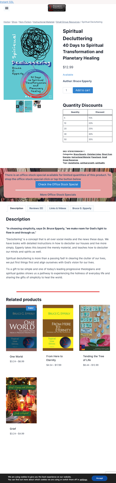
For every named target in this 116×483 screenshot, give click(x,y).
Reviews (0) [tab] (36, 208)
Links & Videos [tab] (57, 208)
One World (16, 356)
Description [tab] (16, 208)
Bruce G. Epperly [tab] (81, 208)
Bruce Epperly (82, 81)
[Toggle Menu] (7, 8)
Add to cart (83, 90)
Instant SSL (7, 1)
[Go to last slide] (17, 106)
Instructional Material (81, 157)
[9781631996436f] (28, 62)
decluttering (73, 163)
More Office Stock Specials (58, 194)
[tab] (26, 96)
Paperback (96, 157)
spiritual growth (87, 163)
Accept (99, 478)
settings (83, 479)
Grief (13, 428)
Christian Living (94, 154)
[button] (20, 106)
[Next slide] (39, 106)
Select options (19, 370)
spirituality (100, 163)
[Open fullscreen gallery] (50, 97)
